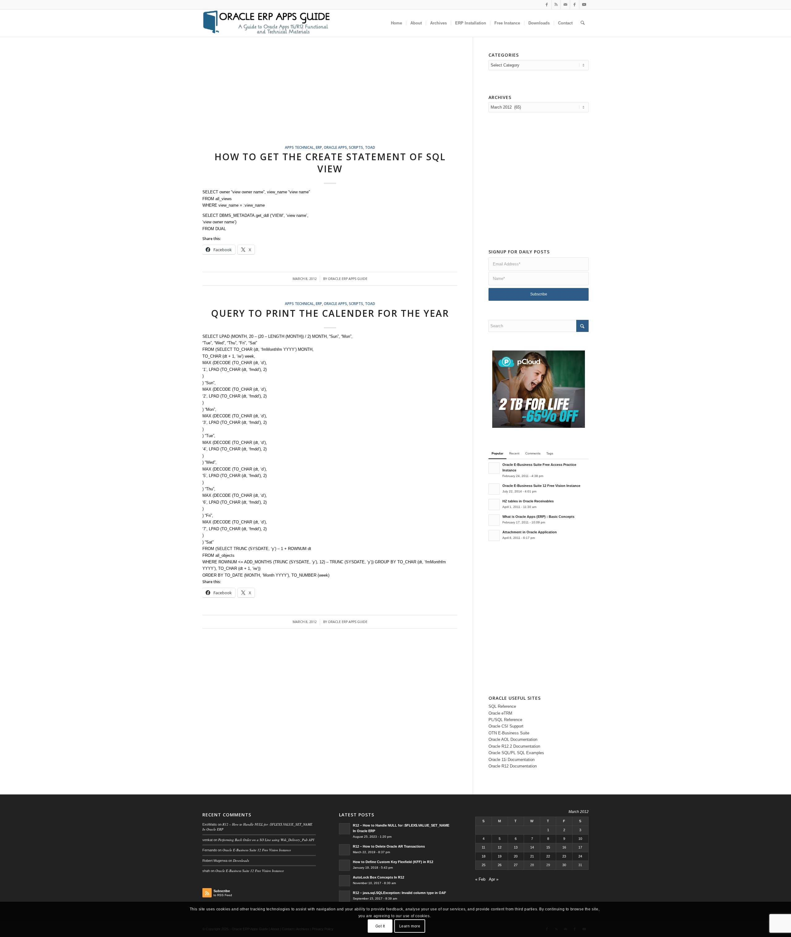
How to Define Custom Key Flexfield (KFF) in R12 (393, 862)
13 (516, 847)
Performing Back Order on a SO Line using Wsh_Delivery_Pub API (266, 839)
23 (564, 856)
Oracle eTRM (500, 713)
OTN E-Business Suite (509, 733)
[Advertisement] (337, 98)
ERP (319, 147)
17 (580, 847)
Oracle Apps (335, 147)
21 (532, 856)
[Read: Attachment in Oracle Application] (494, 535)
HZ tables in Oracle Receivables (528, 501)
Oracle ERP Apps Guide (347, 279)
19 (499, 856)
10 (580, 838)
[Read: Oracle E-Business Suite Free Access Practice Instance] (494, 468)
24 (580, 856)
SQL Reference (502, 706)
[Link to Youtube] (584, 4)
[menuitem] (396, 23)
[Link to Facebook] (546, 4)
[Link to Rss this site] (556, 4)
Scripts (356, 147)
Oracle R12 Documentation (513, 766)
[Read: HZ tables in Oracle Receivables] (494, 504)
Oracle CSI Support (506, 726)
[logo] (266, 23)
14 (532, 847)
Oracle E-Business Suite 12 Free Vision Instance (541, 486)
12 (499, 847)
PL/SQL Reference (505, 719)
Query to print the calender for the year (330, 313)
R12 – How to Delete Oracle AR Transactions (389, 846)
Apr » (493, 879)
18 (483, 856)
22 (548, 856)
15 (548, 847)
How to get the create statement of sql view (330, 162)
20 (516, 856)
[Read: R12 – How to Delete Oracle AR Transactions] (344, 849)
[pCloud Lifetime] (538, 426)
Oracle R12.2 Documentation (514, 746)
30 (564, 865)
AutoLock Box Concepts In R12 (378, 877)
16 (564, 847)
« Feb (480, 879)
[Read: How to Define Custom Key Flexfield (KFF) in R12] (344, 865)
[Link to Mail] (565, 4)
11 (483, 847)
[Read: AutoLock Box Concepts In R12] (344, 880)
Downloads (241, 860)
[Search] (583, 23)
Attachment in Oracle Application (529, 532)
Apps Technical (299, 147)
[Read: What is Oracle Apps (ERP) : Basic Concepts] (494, 520)
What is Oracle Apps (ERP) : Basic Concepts (538, 516)
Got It (380, 926)
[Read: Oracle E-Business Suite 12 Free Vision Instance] (494, 489)
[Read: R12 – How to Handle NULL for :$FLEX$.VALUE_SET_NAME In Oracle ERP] (344, 828)
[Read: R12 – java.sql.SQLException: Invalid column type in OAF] (344, 896)
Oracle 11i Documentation (512, 759)
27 (516, 865)
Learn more (410, 926)
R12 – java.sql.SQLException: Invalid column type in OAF (399, 893)
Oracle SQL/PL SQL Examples (516, 752)
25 (483, 865)
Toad (370, 147)
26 (499, 865)
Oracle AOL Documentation (513, 739)
